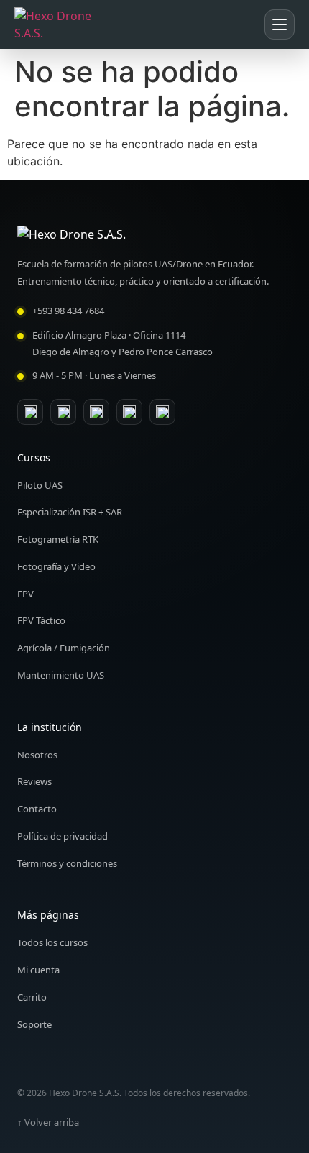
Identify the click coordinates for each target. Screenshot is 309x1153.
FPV (25, 593)
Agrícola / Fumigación (63, 647)
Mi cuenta (38, 969)
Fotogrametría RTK (57, 539)
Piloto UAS (40, 485)
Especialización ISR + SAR (69, 511)
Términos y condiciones (67, 863)
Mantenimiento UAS (60, 675)
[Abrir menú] (279, 24)
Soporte (34, 1024)
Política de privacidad (62, 836)
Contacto (37, 808)
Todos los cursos (52, 942)
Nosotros (37, 754)
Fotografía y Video (56, 566)
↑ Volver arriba (48, 1122)
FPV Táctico (41, 620)
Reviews (34, 781)
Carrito (32, 997)
